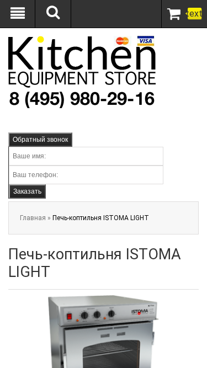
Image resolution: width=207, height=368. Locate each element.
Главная (33, 218)
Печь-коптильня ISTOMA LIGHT (100, 218)
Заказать (27, 191)
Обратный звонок (40, 139)
